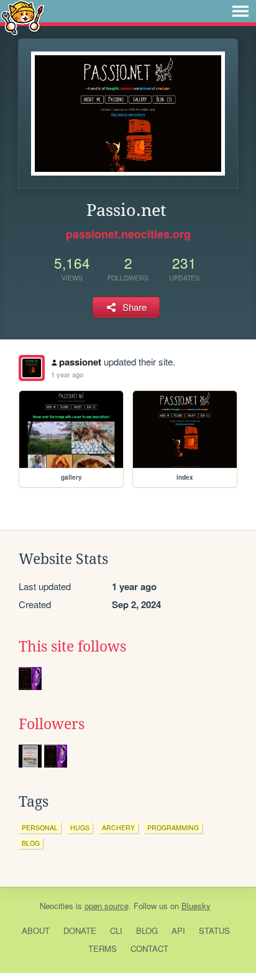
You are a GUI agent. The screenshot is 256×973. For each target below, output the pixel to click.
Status (214, 930)
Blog (147, 930)
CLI (116, 930)
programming (173, 827)
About (36, 930)
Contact (149, 948)
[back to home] (22, 17)
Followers (52, 724)
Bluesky (196, 906)
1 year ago (67, 374)
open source (107, 906)
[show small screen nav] (240, 11)
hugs (79, 827)
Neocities (56, 906)
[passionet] (31, 368)
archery (118, 827)
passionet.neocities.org (128, 234)
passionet (80, 362)
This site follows (72, 647)
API (178, 930)
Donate (79, 930)
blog (31, 843)
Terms (102, 948)
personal (40, 827)
